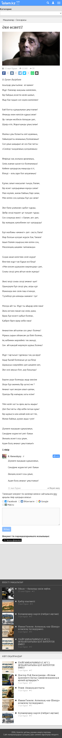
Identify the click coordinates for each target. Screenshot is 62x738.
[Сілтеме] (23, 456)
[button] (56, 456)
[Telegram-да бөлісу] (20, 73)
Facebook (12, 501)
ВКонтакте (29, 501)
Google (44, 501)
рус (18, 3)
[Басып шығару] (36, 73)
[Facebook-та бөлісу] (4, 73)
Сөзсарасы (21, 19)
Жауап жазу (54, 488)
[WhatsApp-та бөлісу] (32, 73)
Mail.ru (10, 505)
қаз (18, 1)
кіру (55, 493)
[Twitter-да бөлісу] (24, 73)
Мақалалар (8, 19)
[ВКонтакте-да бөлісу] (12, 73)
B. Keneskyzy (14, 456)
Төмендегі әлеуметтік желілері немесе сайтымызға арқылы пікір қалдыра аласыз (29, 495)
